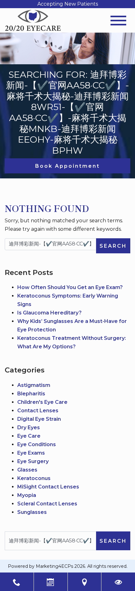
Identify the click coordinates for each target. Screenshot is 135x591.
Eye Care (28, 436)
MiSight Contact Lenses (48, 487)
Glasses (27, 470)
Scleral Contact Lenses (47, 504)
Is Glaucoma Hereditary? (49, 313)
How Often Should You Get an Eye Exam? (70, 287)
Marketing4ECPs (54, 566)
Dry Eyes (28, 427)
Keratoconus (34, 478)
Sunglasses (32, 512)
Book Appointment (67, 166)
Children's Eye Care (42, 402)
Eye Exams (31, 453)
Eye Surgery (33, 461)
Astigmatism (33, 385)
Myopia (26, 495)
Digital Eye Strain (39, 419)
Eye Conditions (36, 444)
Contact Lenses (37, 411)
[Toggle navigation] (118, 20)
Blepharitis (31, 394)
